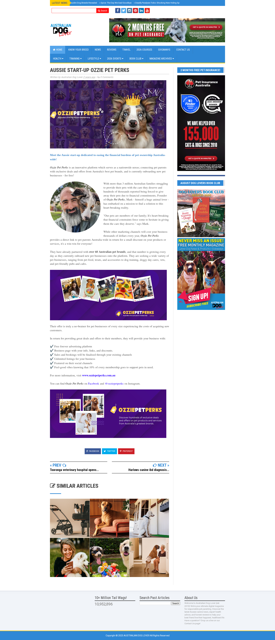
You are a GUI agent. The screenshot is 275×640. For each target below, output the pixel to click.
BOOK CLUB (135, 58)
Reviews (111, 49)
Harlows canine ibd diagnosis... (148, 470)
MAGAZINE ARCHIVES (161, 58)
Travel (126, 49)
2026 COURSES (144, 49)
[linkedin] (141, 10)
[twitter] (123, 10)
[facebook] (117, 10)
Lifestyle (94, 58)
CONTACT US (183, 49)
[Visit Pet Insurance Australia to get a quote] (167, 30)
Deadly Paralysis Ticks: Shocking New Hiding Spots (158, 3)
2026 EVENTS (114, 58)
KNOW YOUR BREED (78, 49)
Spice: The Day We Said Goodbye (115, 3)
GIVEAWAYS (164, 49)
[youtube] (147, 10)
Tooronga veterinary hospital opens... (74, 470)
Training (74, 58)
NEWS (98, 49)
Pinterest (127, 451)
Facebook (93, 383)
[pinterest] (135, 10)
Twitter (111, 451)
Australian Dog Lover (137, 635)
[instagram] (129, 10)
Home (58, 49)
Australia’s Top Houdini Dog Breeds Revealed (75, 3)
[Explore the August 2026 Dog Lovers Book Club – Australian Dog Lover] (201, 236)
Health (57, 58)
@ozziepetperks (114, 383)
